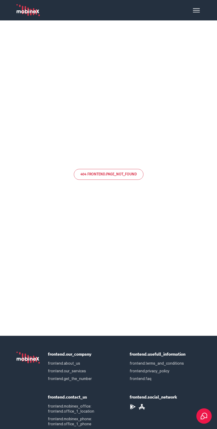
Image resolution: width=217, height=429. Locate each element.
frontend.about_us (64, 363)
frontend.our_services (67, 371)
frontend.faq (140, 379)
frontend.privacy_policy (149, 371)
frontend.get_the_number (70, 379)
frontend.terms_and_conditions (157, 363)
